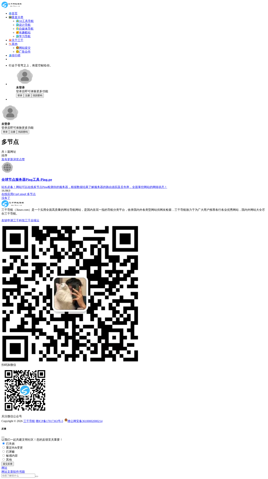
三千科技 (19, 220)
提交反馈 (7, 463)
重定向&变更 (14, 447)
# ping (21, 194)
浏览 (16, 159)
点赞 (22, 159)
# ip (15, 194)
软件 (16, 471)
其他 (8, 459)
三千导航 (29, 421)
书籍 (22, 471)
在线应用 (7, 194)
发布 (4, 159)
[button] (4, 467)
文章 (10, 471)
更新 (10, 159)
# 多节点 (30, 194)
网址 (4, 471)
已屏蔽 (10, 451)
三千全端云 (32, 220)
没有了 (5, 197)
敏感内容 (11, 455)
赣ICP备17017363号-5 (49, 421)
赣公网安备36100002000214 (84, 421)
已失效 (10, 443)
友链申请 (7, 220)
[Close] (2, 437)
